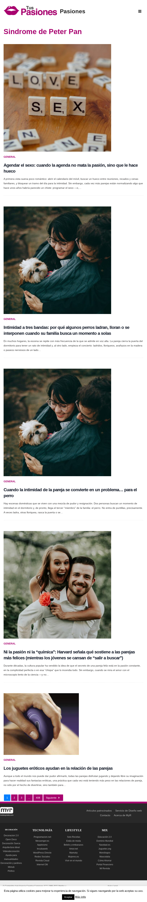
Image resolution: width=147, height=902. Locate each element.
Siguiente (51, 797)
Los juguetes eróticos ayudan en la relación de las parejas (58, 768)
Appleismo (42, 845)
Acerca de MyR (122, 815)
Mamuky (73, 852)
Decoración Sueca (11, 843)
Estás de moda (73, 841)
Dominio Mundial (104, 841)
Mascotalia (104, 856)
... (29, 797)
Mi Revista (105, 868)
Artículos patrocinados (99, 810)
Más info (80, 896)
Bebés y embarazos (73, 845)
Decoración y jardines (11, 863)
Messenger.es (42, 841)
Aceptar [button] (68, 897)
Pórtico (11, 871)
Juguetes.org (104, 849)
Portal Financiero (104, 864)
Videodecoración (11, 851)
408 (38, 797)
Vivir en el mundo (73, 860)
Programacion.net (42, 837)
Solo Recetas (73, 837)
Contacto (105, 815)
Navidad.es (104, 845)
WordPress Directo (42, 852)
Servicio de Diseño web (128, 810)
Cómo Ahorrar (105, 860)
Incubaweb (42, 849)
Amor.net (73, 849)
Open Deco (11, 839)
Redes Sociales (42, 856)
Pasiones (72, 11)
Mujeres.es (73, 856)
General (10, 156)
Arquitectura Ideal (11, 847)
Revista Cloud (42, 860)
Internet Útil (42, 864)
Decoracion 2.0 (11, 835)
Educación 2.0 (105, 837)
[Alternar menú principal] (140, 11)
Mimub (11, 867)
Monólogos (104, 852)
